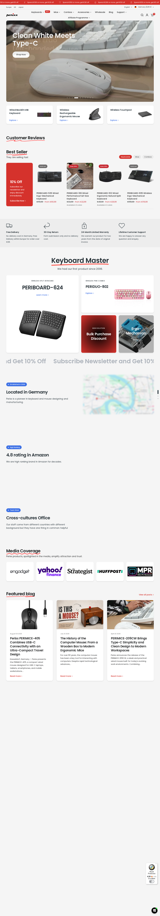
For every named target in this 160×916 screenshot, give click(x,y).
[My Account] (147, 15)
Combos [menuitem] (68, 12)
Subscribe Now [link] (17, 201)
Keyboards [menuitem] (36, 12)
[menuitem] (9, 7)
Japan (21, 7)
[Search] (142, 15)
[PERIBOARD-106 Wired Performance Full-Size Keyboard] (80, 176)
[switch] (151, 881)
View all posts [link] (145, 595)
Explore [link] (12, 120)
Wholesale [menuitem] (100, 12)
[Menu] (156, 864)
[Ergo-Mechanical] (136, 334)
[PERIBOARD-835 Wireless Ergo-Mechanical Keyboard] (140, 176)
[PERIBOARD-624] (42, 314)
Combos (148, 157)
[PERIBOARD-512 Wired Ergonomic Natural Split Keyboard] (110, 176)
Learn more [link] (41, 295)
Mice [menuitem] (56, 12)
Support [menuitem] (121, 12)
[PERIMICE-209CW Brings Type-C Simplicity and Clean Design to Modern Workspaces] (130, 614)
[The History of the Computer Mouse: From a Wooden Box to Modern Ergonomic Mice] (80, 614)
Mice (137, 157)
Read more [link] (15, 676)
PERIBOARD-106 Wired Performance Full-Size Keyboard (78, 196)
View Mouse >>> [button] (23, 57)
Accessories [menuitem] (83, 12)
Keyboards (125, 157)
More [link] (135, 340)
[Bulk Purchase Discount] (98, 334)
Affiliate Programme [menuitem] (78, 17)
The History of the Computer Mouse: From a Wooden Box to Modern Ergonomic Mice (79, 644)
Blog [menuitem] (111, 12)
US (15, 7)
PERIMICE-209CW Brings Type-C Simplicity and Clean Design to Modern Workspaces (129, 644)
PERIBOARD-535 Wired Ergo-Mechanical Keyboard (47, 196)
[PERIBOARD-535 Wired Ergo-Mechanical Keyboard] (49, 176)
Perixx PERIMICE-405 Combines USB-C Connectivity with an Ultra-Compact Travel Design (26, 646)
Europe (8, 7)
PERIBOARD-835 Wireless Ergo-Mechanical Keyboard (139, 196)
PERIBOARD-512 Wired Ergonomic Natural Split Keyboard (109, 196)
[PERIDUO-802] (117, 294)
